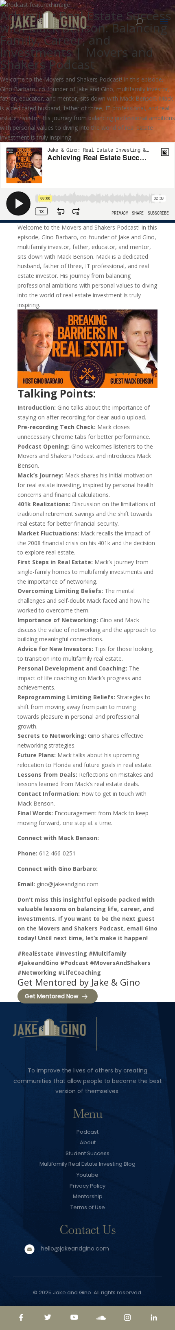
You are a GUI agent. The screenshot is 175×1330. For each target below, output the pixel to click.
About (88, 1142)
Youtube (87, 1175)
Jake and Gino (72, 1292)
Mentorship (88, 1196)
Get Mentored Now (51, 996)
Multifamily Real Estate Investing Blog (87, 1164)
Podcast (87, 1132)
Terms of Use (87, 1207)
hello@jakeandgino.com (75, 1248)
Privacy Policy (87, 1186)
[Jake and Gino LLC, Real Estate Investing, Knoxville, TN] (135, 1035)
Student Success (87, 1153)
